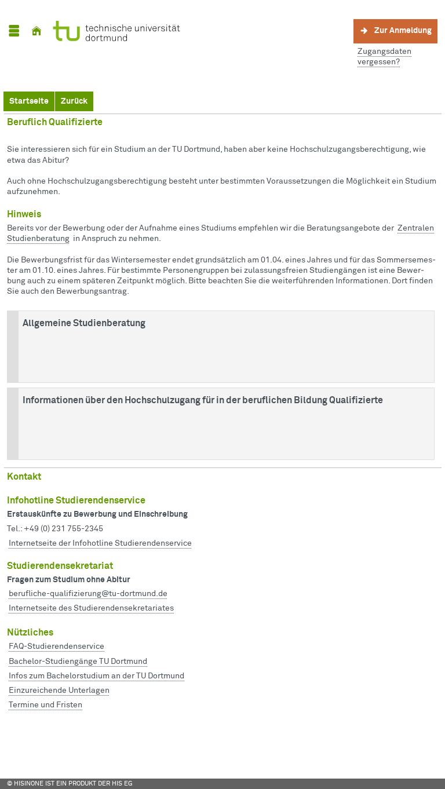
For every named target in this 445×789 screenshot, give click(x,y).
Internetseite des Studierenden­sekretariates (91, 608)
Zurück (74, 101)
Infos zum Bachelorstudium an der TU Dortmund (96, 676)
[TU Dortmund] (113, 31)
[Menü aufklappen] (14, 31)
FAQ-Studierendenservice (56, 646)
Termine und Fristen (45, 705)
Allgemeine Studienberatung (84, 323)
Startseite (29, 101)
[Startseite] (36, 31)
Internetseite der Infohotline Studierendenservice (100, 543)
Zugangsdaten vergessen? (384, 57)
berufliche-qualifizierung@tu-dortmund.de (88, 594)
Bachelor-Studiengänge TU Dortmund (78, 662)
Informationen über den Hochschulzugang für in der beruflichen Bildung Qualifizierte (203, 400)
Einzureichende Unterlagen (59, 690)
